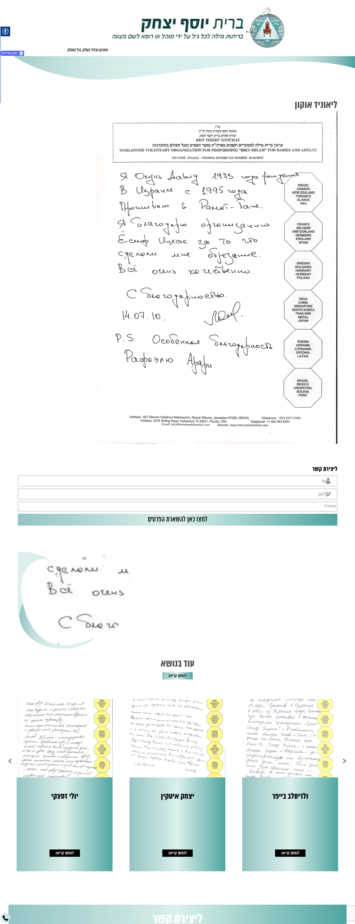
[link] (198, 28)
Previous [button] (345, 761)
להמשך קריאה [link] (177, 675)
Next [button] (10, 761)
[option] (187, 785)
